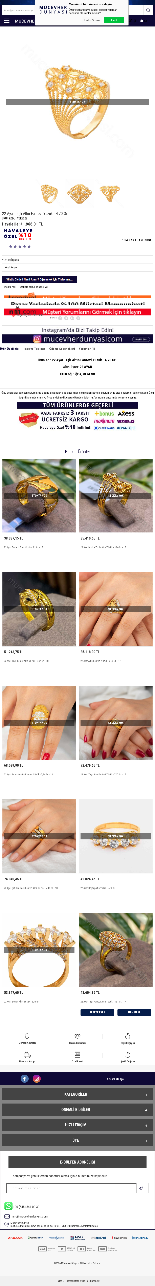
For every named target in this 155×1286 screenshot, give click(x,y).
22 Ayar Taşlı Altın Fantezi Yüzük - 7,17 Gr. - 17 (103, 774)
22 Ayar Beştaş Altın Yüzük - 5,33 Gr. (21, 1001)
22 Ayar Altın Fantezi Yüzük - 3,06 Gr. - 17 (101, 661)
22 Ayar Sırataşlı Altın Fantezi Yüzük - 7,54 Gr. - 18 (28, 774)
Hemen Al (134, 1012)
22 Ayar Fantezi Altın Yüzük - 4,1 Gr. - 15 (23, 547)
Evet (114, 20)
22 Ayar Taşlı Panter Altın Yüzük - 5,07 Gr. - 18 (26, 661)
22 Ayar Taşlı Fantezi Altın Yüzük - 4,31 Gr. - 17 (103, 1001)
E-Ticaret (67, 1281)
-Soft (59, 1281)
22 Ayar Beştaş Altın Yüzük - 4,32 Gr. (98, 888)
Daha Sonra (92, 20)
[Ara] (148, 10)
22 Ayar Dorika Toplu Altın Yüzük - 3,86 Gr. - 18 (103, 547)
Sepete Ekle (97, 1012)
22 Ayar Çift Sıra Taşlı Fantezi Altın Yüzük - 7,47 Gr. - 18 (31, 888)
